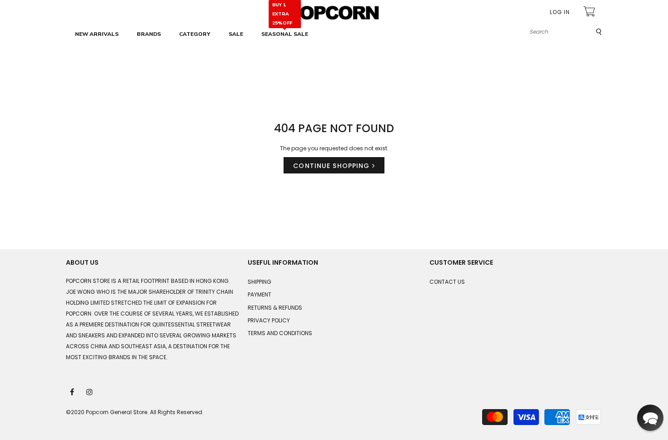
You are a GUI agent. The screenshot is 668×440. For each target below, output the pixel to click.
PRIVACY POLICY (269, 320)
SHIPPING (259, 282)
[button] (650, 418)
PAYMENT (259, 294)
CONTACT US (447, 282)
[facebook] (73, 391)
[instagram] (90, 391)
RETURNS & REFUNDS (275, 307)
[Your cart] (590, 12)
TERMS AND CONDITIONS (280, 333)
